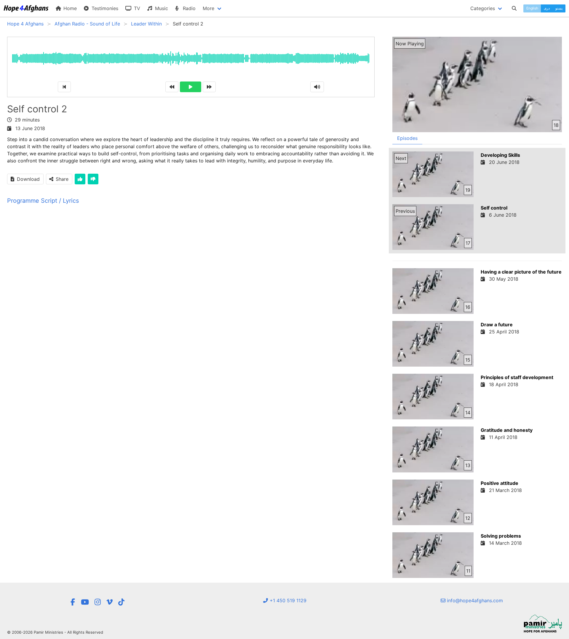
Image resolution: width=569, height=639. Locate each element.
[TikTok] (121, 602)
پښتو (558, 8)
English (532, 8)
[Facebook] (72, 602)
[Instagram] (98, 602)
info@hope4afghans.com (474, 600)
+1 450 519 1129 (287, 600)
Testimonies (104, 8)
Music (161, 8)
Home (69, 8)
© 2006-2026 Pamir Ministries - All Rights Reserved (55, 632)
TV (136, 8)
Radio (188, 8)
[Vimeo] (109, 602)
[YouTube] (85, 602)
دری (547, 8)
